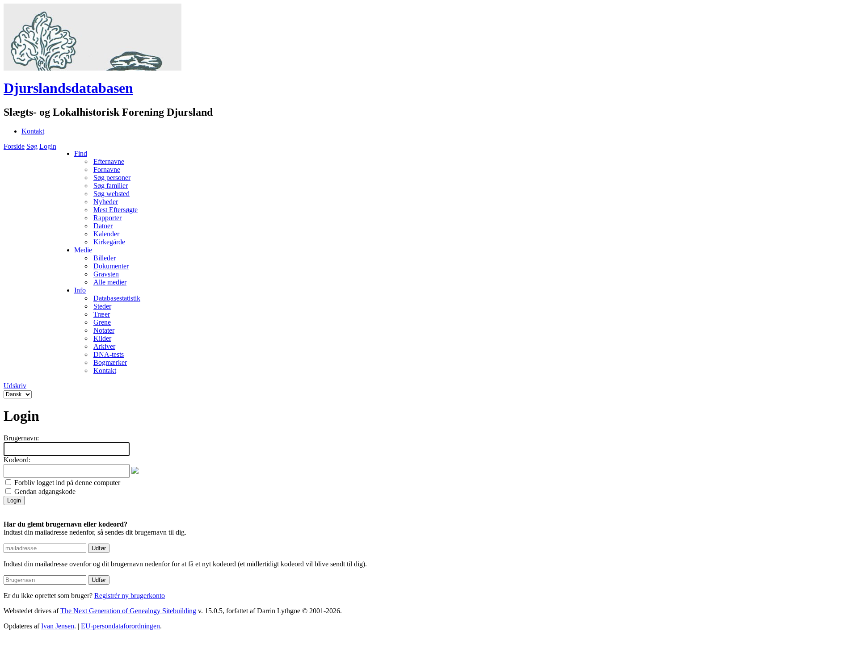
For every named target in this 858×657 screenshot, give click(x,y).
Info (80, 290)
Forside (14, 146)
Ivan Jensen (57, 626)
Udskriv (15, 385)
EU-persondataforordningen (120, 626)
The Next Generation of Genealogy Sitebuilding (128, 611)
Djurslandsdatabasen (68, 88)
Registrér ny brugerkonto (129, 595)
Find (80, 153)
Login (47, 146)
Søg (32, 146)
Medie (83, 250)
